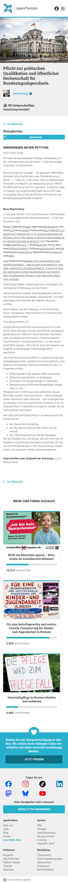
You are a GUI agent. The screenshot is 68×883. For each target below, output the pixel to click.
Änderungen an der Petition (25, 147)
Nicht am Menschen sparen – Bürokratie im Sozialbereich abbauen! (32, 557)
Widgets (41, 829)
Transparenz (44, 855)
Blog (5, 832)
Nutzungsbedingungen (49, 858)
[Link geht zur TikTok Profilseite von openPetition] (42, 783)
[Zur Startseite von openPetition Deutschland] (20, 8)
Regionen (8, 869)
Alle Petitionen (11, 858)
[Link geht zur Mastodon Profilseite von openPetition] (8, 793)
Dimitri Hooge (20, 93)
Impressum (43, 866)
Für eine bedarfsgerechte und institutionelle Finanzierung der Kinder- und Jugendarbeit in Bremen (31, 628)
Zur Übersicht (15, 124)
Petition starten (11, 862)
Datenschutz (44, 862)
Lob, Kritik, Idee (12, 839)
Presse (7, 836)
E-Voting (42, 839)
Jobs (6, 829)
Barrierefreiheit (45, 869)
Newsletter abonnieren (34, 809)
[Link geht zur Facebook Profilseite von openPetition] (8, 783)
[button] (56, 8)
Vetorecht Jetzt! (46, 843)
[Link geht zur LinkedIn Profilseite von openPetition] (59, 783)
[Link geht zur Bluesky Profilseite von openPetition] (25, 793)
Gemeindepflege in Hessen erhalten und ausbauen (32, 699)
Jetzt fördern (34, 759)
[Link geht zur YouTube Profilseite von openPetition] (42, 793)
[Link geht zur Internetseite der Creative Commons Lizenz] (5, 879)
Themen (7, 866)
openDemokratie (46, 832)
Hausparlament (45, 836)
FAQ (39, 825)
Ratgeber (8, 855)
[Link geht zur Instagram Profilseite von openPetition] (25, 783)
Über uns (8, 825)
